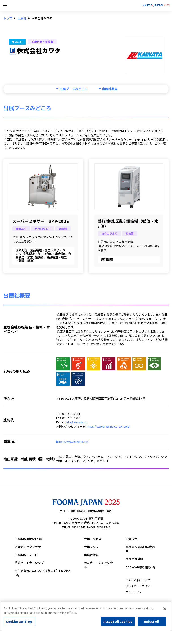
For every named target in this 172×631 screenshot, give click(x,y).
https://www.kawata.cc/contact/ (108, 426)
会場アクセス (92, 539)
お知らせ (131, 539)
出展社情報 (91, 555)
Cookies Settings (19, 621)
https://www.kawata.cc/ (72, 441)
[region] (86, 616)
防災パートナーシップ (29, 563)
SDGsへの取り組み (138, 567)
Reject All (151, 621)
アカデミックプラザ (28, 547)
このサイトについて (138, 580)
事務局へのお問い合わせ (140, 549)
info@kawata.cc (76, 422)
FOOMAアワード (26, 555)
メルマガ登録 (134, 559)
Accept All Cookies (117, 621)
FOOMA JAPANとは (28, 539)
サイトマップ (134, 592)
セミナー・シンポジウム (98, 565)
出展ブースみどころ (74, 89)
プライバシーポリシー (139, 586)
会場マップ (91, 547)
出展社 (21, 18)
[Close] (165, 609)
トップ (7, 18)
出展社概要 (110, 89)
